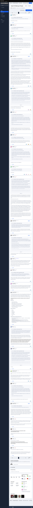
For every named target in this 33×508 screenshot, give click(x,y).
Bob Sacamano (14, 14)
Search (2, 5)
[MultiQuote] (11, 22)
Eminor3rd (13, 258)
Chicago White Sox (20, 179)
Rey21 (13, 326)
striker (13, 438)
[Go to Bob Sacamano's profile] (11, 15)
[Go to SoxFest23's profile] (11, 146)
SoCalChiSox (13, 35)
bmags (13, 418)
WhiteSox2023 (30, 478)
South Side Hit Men (14, 292)
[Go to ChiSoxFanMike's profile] (11, 283)
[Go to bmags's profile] (11, 419)
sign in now (25, 461)
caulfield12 (13, 348)
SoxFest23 (13, 146)
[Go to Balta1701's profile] (11, 25)
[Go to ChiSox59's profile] (11, 383)
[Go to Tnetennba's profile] (11, 270)
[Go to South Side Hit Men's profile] (11, 292)
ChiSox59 (13, 383)
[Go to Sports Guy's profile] (27, 476)
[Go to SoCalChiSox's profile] (11, 36)
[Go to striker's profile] (11, 429)
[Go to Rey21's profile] (11, 326)
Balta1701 (20, 17)
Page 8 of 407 (29, 12)
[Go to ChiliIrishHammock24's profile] (11, 371)
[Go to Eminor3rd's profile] (11, 258)
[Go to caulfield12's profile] (11, 348)
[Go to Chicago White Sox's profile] (11, 56)
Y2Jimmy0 (13, 166)
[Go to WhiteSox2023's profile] (27, 478)
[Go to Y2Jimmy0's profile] (11, 166)
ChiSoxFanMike (14, 283)
